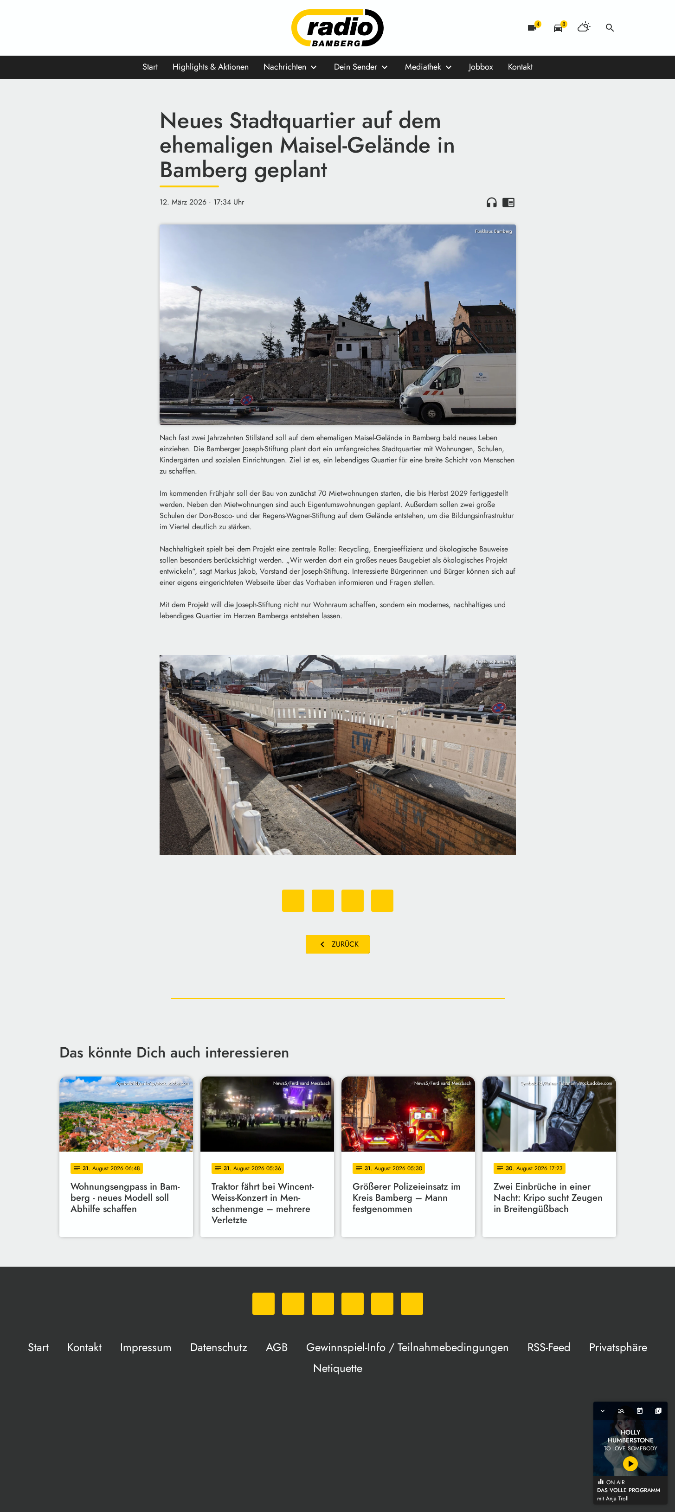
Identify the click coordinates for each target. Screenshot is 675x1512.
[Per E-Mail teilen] (382, 901)
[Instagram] (105, 28)
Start (150, 67)
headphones (491, 202)
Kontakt (520, 67)
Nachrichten (285, 67)
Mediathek (423, 67)
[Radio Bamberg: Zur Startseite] (337, 27)
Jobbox (481, 67)
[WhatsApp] (68, 28)
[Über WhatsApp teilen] (352, 901)
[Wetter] (584, 27)
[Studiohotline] (161, 28)
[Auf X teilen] (323, 901)
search (610, 27)
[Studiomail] (143, 28)
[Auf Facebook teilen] (293, 901)
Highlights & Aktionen (211, 67)
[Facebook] (87, 28)
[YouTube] (124, 28)
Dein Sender (355, 67)
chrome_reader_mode (508, 202)
